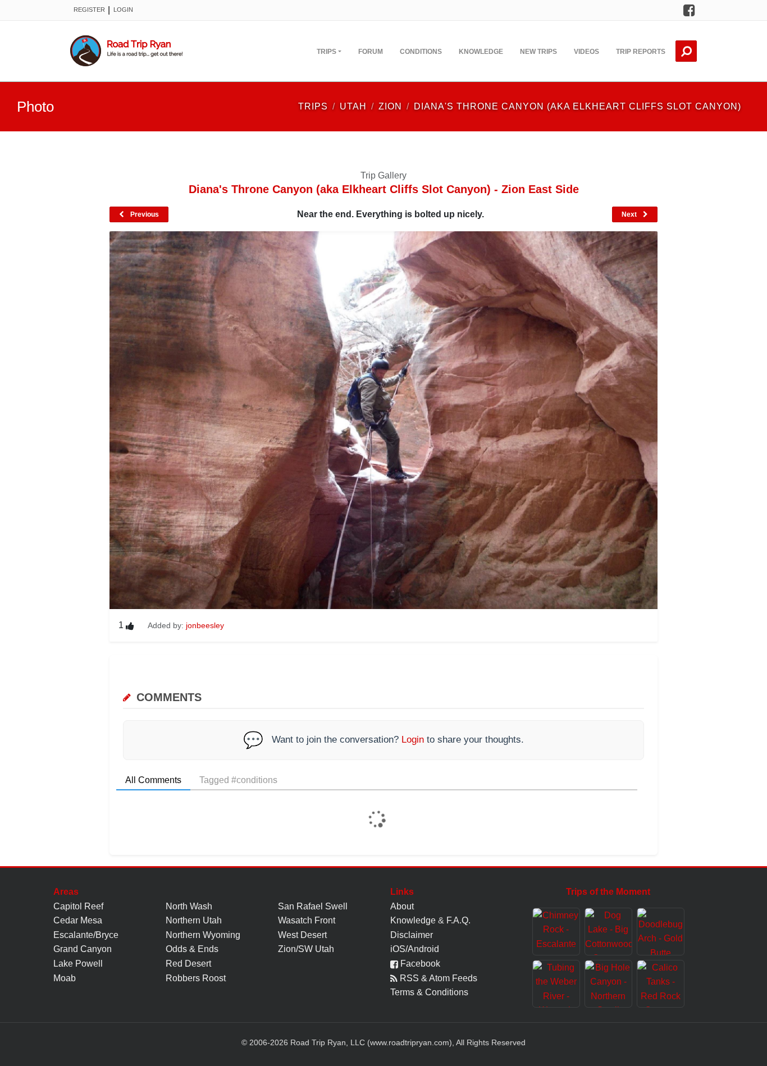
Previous (144, 214)
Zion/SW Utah (306, 949)
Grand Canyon (82, 949)
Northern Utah (194, 920)
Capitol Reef (78, 906)
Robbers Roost (196, 978)
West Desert (302, 935)
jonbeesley (205, 625)
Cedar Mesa (77, 920)
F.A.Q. (458, 920)
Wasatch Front (306, 920)
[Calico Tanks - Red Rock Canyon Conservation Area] (660, 984)
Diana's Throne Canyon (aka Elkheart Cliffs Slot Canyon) (577, 106)
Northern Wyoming (203, 935)
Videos (586, 52)
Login (123, 9)
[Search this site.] (686, 51)
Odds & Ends (192, 949)
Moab (64, 978)
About (402, 906)
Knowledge (481, 52)
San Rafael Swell (313, 906)
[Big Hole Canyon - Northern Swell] (608, 984)
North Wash (189, 906)
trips (313, 106)
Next (630, 214)
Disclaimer (411, 935)
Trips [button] (326, 52)
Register (89, 9)
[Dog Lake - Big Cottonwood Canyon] (608, 931)
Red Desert (188, 963)
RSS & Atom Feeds (437, 978)
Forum (370, 52)
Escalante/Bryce (85, 935)
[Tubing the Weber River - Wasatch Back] (556, 984)
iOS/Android (414, 949)
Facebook (419, 963)
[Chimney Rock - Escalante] (556, 931)
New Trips (538, 52)
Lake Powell (78, 963)
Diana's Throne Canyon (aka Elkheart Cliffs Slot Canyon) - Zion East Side (384, 189)
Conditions (421, 52)
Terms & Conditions (429, 992)
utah (353, 106)
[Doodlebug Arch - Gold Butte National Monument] (660, 931)
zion (390, 106)
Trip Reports (640, 52)
